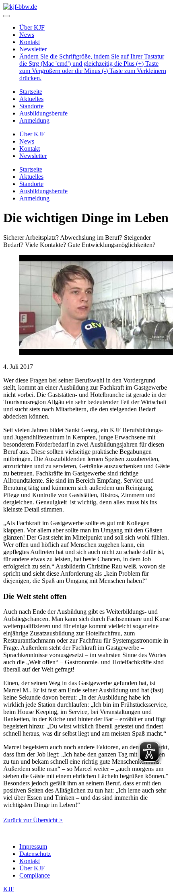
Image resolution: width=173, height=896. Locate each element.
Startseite (30, 91)
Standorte (31, 106)
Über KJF (32, 27)
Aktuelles (31, 98)
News (26, 34)
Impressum (33, 846)
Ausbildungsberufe (43, 113)
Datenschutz (35, 853)
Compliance (34, 875)
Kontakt (29, 41)
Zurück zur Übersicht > (33, 820)
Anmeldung (34, 120)
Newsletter (33, 49)
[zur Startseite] (20, 6)
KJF (8, 889)
